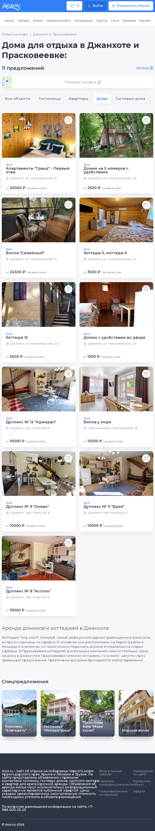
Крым (9, 20)
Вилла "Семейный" (25, 253)
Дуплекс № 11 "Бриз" (104, 506)
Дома (101, 98)
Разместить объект (142, 782)
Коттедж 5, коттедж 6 (105, 253)
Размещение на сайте (143, 772)
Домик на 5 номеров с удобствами (106, 170)
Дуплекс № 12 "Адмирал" (31, 422)
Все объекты (17, 98)
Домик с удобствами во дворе (114, 337)
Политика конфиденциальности (116, 782)
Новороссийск (58, 20)
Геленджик (83, 20)
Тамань (23, 20)
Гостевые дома (130, 98)
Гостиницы (50, 98)
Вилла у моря (97, 422)
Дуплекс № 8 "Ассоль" (28, 591)
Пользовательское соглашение (113, 793)
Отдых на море (15, 34)
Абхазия (129, 20)
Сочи (115, 20)
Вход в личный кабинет (110, 772)
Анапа (38, 20)
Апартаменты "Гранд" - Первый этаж (38, 170)
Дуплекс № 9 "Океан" (27, 506)
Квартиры (78, 98)
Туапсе (102, 20)
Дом (9, 164)
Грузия (145, 20)
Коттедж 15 (17, 337)
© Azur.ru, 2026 (13, 824)
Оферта (139, 791)
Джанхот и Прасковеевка (54, 34)
